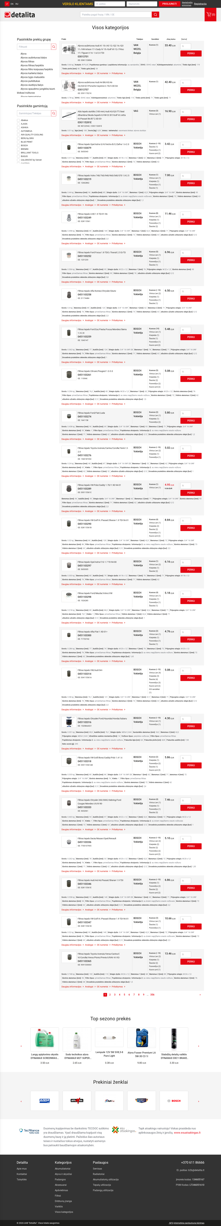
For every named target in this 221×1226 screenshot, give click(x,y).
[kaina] (184, 39)
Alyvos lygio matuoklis (33, 77)
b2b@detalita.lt (196, 1170)
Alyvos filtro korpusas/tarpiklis (37, 69)
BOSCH (24, 145)
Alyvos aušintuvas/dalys (34, 57)
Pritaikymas (117, 73)
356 (152, 994)
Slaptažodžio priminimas (187, 4)
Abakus (24, 120)
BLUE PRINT (26, 142)
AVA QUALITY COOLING (32, 134)
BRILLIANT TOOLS (29, 152)
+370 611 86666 (192, 1162)
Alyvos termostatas (31, 96)
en (12, 4)
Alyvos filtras (27, 61)
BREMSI (24, 149)
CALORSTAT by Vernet (31, 160)
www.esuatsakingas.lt (187, 1132)
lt (7, 4)
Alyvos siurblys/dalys (32, 85)
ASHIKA (24, 127)
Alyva (23, 53)
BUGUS (24, 156)
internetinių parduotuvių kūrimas (189, 1223)
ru (16, 4)
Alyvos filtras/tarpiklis (32, 65)
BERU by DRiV (27, 138)
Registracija (200, 3)
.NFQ (171, 1223)
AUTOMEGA (26, 131)
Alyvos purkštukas (30, 81)
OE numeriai (102, 73)
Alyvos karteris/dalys (32, 73)
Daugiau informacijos (71, 73)
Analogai (89, 73)
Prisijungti (169, 3)
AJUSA (24, 124)
